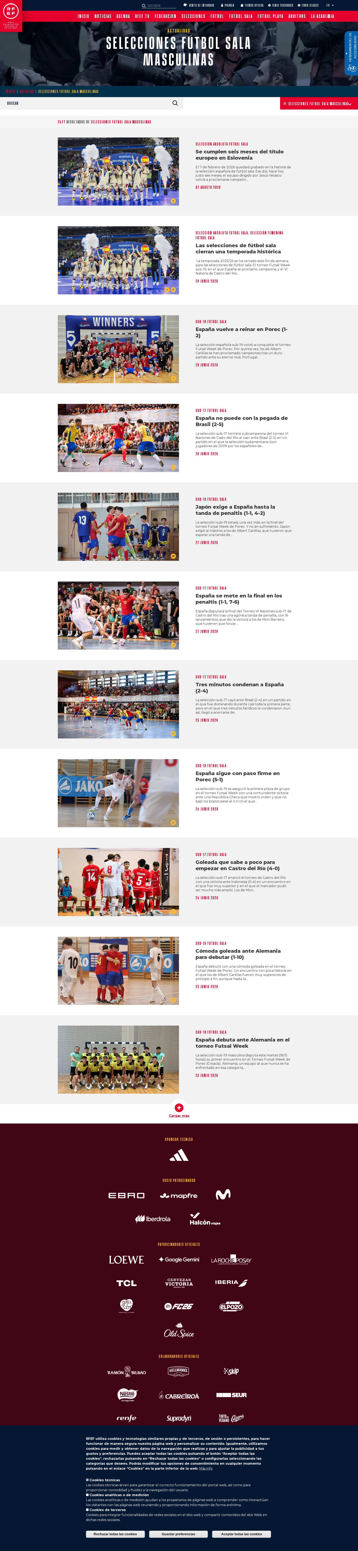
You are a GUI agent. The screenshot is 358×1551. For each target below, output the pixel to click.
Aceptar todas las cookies (241, 1534)
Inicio (10, 91)
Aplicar (175, 103)
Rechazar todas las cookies (115, 1534)
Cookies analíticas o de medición (119, 1495)
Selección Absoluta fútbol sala (222, 144)
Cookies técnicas (105, 1480)
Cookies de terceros (108, 1510)
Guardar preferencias (178, 1534)
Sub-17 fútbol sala (211, 410)
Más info (206, 1468)
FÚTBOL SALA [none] (241, 16)
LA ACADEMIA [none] (322, 16)
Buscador (144, 6)
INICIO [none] (84, 16)
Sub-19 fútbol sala (211, 321)
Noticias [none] (103, 16)
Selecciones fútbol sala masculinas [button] (318, 103)
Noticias (27, 91)
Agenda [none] (123, 16)
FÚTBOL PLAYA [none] (271, 16)
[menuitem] (84, 16)
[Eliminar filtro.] (285, 103)
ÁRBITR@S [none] (297, 16)
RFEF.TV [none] (142, 16)
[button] (332, 5)
